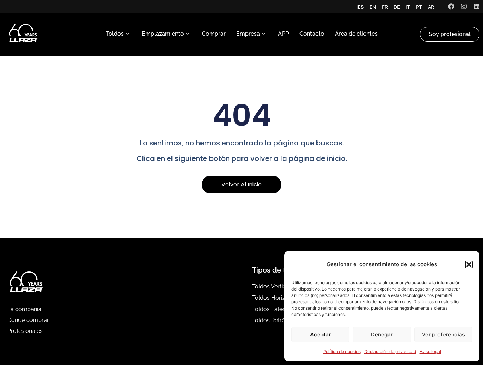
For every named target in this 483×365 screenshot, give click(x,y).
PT (419, 7)
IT (408, 7)
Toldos (115, 33)
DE (397, 7)
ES (360, 7)
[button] (468, 264)
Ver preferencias (443, 334)
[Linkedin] (476, 6)
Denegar (382, 334)
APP (283, 33)
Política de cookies (342, 351)
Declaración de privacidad (390, 351)
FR (385, 7)
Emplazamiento (163, 33)
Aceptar (320, 334)
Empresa (248, 33)
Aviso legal (430, 351)
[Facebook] (451, 6)
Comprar (214, 33)
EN (372, 7)
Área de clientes (356, 33)
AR (431, 7)
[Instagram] (464, 6)
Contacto (311, 33)
